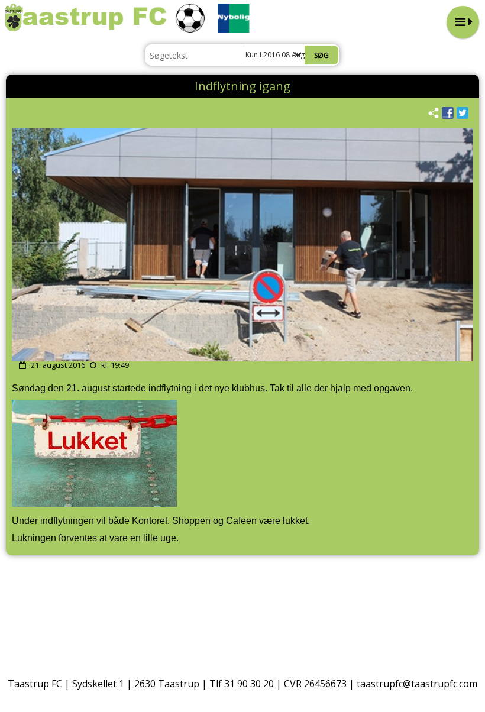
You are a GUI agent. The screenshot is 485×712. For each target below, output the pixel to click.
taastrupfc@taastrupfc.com (417, 683)
